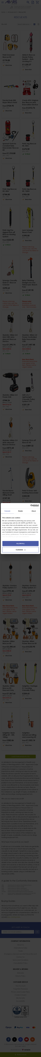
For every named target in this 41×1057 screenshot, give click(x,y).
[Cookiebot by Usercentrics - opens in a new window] (30, 505)
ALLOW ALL (20, 543)
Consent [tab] (7, 511)
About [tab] (34, 511)
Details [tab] (20, 511)
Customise (19, 550)
